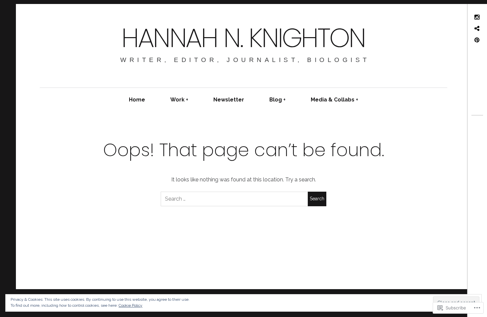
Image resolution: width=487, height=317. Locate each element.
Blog (275, 99)
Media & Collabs (332, 99)
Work (177, 99)
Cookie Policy (130, 305)
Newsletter (228, 99)
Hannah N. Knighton (243, 37)
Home (137, 99)
